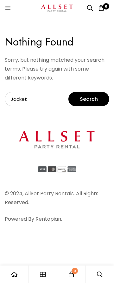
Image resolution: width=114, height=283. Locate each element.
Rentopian (48, 219)
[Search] (90, 8)
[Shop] (42, 274)
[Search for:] (57, 99)
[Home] (14, 274)
